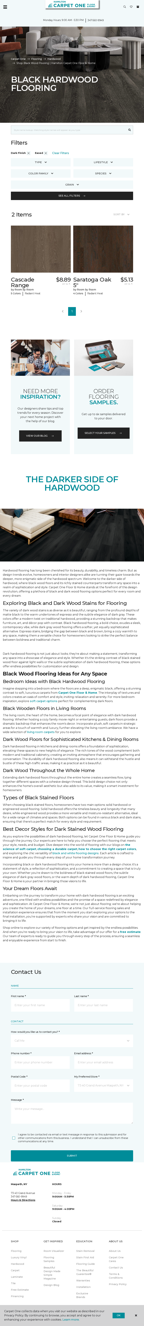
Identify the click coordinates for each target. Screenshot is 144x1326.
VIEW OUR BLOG (37, 435)
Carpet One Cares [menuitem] (116, 1259)
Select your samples (100, 433)
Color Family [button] (38, 173)
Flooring (36, 59)
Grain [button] (69, 184)
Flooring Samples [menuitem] (49, 1259)
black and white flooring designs (76, 853)
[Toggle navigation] (5, 7)
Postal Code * (19, 1076)
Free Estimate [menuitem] (20, 1289)
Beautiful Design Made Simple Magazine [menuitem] (52, 1273)
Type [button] (38, 162)
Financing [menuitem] (17, 1296)
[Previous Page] (62, 311)
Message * (17, 1100)
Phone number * (21, 1053)
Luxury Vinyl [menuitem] (19, 1257)
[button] (124, 7)
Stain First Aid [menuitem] (85, 1257)
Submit (72, 1155)
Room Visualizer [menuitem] (54, 1251)
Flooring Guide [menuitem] (85, 1263)
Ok (118, 1315)
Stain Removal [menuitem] (85, 1251)
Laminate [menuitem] (17, 1276)
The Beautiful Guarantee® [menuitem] (84, 1272)
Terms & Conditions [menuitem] (116, 1275)
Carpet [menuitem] (15, 1270)
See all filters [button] (69, 195)
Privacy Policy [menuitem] (118, 1284)
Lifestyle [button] (101, 162)
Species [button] (100, 173)
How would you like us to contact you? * (35, 1032)
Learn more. (70, 1319)
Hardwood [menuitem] (17, 1263)
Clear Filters (60, 153)
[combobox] (68, 130)
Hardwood (54, 59)
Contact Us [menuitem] (116, 1267)
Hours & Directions (23, 1200)
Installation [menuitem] (83, 1287)
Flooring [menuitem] (16, 1251)
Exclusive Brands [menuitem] (82, 1295)
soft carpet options (43, 701)
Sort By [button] (119, 214)
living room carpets (41, 732)
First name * (18, 996)
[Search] (129, 130)
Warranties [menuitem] (83, 1280)
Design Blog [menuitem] (51, 1285)
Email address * (83, 1053)
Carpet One (18, 59)
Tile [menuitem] (13, 1283)
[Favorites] (131, 7)
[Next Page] (81, 311)
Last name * (81, 996)
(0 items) (138, 7)
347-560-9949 (96, 20)
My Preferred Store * (86, 1076)
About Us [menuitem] (115, 1251)
